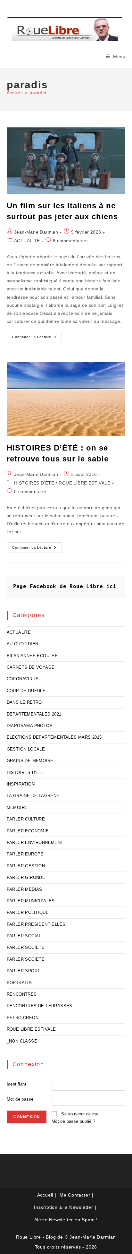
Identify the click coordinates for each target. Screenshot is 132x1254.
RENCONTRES (22, 994)
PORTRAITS (19, 982)
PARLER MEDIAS (24, 889)
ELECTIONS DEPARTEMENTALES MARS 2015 (54, 737)
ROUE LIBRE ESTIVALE (84, 482)
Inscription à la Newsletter (63, 1207)
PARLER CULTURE (26, 819)
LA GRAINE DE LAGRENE (33, 795)
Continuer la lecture (37, 338)
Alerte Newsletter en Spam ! (66, 1219)
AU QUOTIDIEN (22, 643)
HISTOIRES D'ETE (34, 482)
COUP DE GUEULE (26, 690)
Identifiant (16, 1084)
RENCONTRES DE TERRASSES (39, 1005)
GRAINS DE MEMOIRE (30, 760)
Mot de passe (20, 1099)
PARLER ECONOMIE (28, 831)
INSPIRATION (21, 784)
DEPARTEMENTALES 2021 (34, 714)
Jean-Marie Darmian (36, 232)
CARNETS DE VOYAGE (31, 667)
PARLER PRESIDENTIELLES (36, 924)
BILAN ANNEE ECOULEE (32, 655)
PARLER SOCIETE (26, 947)
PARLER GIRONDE (26, 877)
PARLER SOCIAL (24, 935)
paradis (37, 92)
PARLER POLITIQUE (28, 912)
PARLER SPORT (23, 970)
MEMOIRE (17, 807)
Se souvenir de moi (80, 1114)
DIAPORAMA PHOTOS (30, 725)
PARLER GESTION (26, 865)
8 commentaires (70, 240)
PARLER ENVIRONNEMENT (35, 842)
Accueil (45, 1195)
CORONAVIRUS (22, 678)
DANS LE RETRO (24, 702)
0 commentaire (30, 491)
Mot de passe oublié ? (73, 1121)
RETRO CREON (22, 1017)
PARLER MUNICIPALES (31, 900)
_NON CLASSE (22, 1041)
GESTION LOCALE (26, 749)
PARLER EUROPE (25, 854)
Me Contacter (75, 1195)
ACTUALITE (27, 240)
